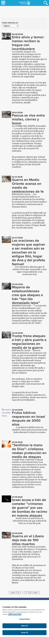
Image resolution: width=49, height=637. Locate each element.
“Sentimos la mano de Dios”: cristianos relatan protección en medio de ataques (29, 450)
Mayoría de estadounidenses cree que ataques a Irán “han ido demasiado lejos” (27, 295)
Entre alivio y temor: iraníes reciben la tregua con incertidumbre (28, 42)
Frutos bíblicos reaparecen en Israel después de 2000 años (28, 418)
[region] (24, 618)
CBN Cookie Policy (15, 614)
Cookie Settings (24, 619)
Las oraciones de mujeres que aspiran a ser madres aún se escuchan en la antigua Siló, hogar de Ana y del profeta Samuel (28, 252)
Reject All (24, 626)
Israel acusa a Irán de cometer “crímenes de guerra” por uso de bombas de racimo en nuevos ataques (29, 507)
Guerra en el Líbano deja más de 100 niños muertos (28, 540)
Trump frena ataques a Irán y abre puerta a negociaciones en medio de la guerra (29, 341)
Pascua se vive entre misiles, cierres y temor (28, 119)
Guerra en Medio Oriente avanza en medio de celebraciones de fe (28, 185)
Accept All (24, 632)
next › (36, 593)
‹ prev (12, 593)
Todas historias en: (10, 23)
